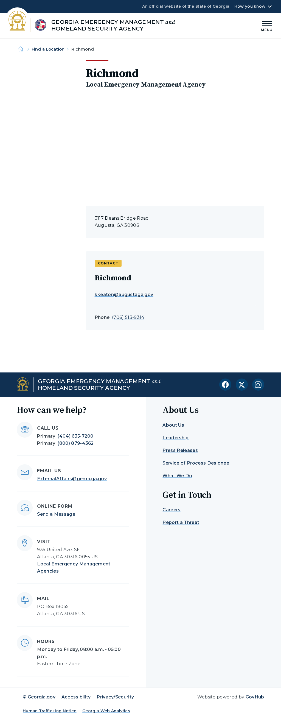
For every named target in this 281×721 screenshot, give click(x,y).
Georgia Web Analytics (106, 710)
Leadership (175, 437)
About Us (173, 425)
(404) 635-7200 (75, 436)
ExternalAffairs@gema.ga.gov (72, 478)
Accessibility (76, 697)
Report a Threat (180, 522)
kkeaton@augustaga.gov (124, 294)
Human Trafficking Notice (50, 710)
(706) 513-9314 (128, 317)
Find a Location (48, 49)
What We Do (177, 475)
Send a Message (56, 514)
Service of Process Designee (195, 463)
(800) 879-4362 (76, 443)
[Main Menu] (266, 25)
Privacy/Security (115, 697)
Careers (171, 509)
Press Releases (180, 450)
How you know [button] (249, 6)
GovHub (255, 697)
